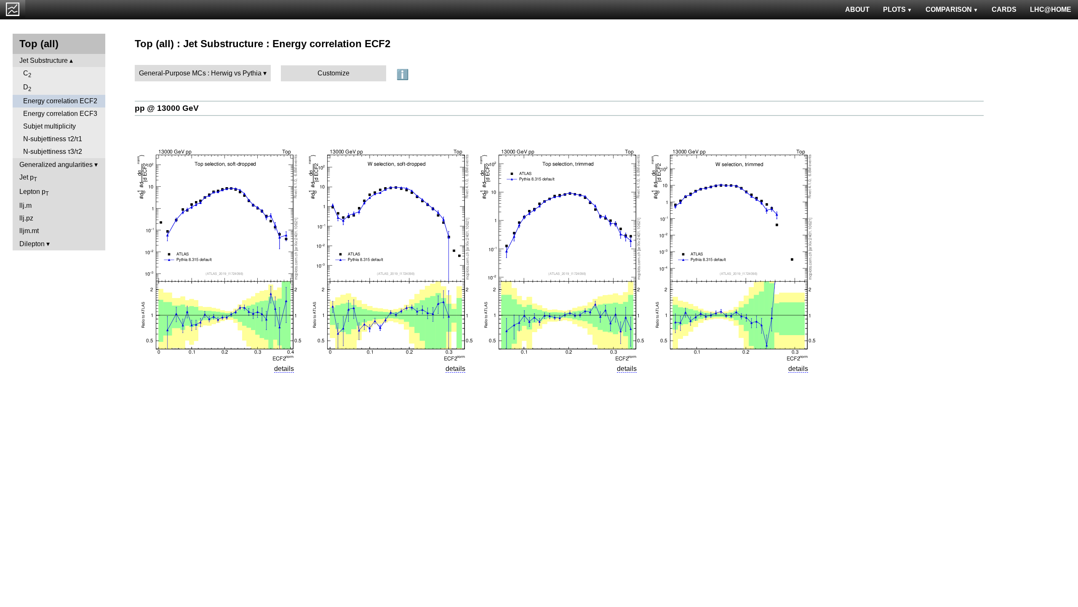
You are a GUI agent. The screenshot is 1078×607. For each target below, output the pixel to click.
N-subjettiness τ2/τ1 (52, 138)
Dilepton (32, 243)
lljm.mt (29, 230)
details (284, 368)
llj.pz (26, 218)
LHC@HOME (1050, 9)
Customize (334, 73)
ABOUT (857, 9)
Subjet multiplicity (49, 126)
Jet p (28, 178)
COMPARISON (949, 9)
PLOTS (894, 9)
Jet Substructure (43, 60)
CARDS (1004, 9)
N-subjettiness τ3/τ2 (52, 151)
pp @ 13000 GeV (167, 108)
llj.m (25, 205)
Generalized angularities (56, 164)
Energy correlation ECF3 (60, 113)
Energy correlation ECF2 (60, 101)
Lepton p (34, 192)
